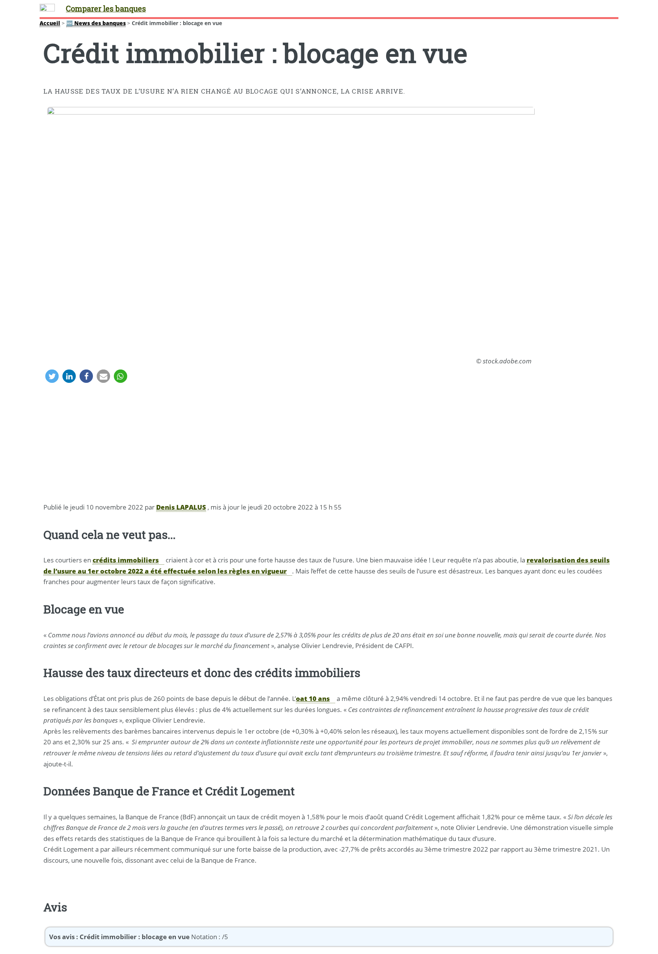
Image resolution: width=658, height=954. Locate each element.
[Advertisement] (329, 444)
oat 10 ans (313, 698)
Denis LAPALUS (181, 506)
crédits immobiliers (126, 559)
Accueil (50, 23)
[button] (52, 376)
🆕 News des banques (96, 23)
